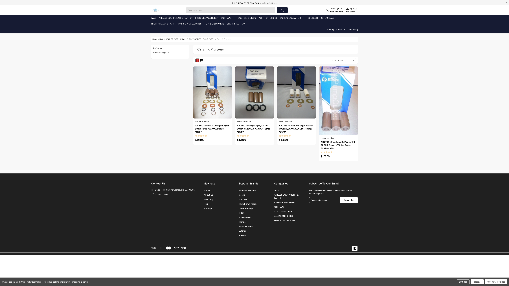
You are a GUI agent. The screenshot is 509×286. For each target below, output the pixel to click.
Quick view (210, 91)
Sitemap (208, 208)
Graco (242, 194)
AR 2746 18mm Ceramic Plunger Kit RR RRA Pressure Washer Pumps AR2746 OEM (338, 145)
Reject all (477, 281)
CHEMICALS (327, 18)
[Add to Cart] (205, 91)
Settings (463, 281)
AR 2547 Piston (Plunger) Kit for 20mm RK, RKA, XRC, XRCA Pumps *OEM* (253, 128)
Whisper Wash (246, 226)
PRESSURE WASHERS (206, 18)
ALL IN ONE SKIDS (268, 18)
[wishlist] (220, 91)
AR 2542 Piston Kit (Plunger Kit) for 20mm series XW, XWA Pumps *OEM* (212, 128)
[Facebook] (354, 248)
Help (206, 203)
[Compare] (215, 91)
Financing (353, 29)
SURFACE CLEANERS (290, 18)
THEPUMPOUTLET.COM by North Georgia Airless (254, 3)
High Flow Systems (248, 203)
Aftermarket (245, 217)
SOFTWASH (227, 18)
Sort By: (333, 60)
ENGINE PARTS (235, 23)
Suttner (242, 230)
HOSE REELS (312, 18)
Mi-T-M (243, 199)
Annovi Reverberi (247, 190)
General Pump (246, 208)
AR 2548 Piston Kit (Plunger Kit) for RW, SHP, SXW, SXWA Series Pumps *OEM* (296, 128)
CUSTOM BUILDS (247, 18)
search (282, 10)
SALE (153, 18)
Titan (241, 212)
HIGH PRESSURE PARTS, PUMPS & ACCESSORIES (176, 23)
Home (330, 29)
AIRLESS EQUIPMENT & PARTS (175, 18)
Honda (242, 221)
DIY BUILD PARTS (215, 23)
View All (243, 235)
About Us (341, 29)
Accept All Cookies (496, 281)
